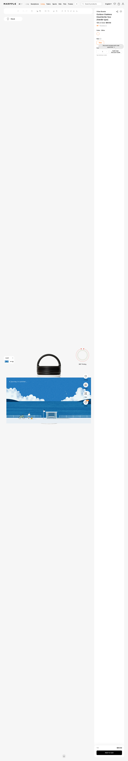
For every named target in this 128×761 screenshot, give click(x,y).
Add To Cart (109, 753)
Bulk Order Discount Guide (115, 51)
